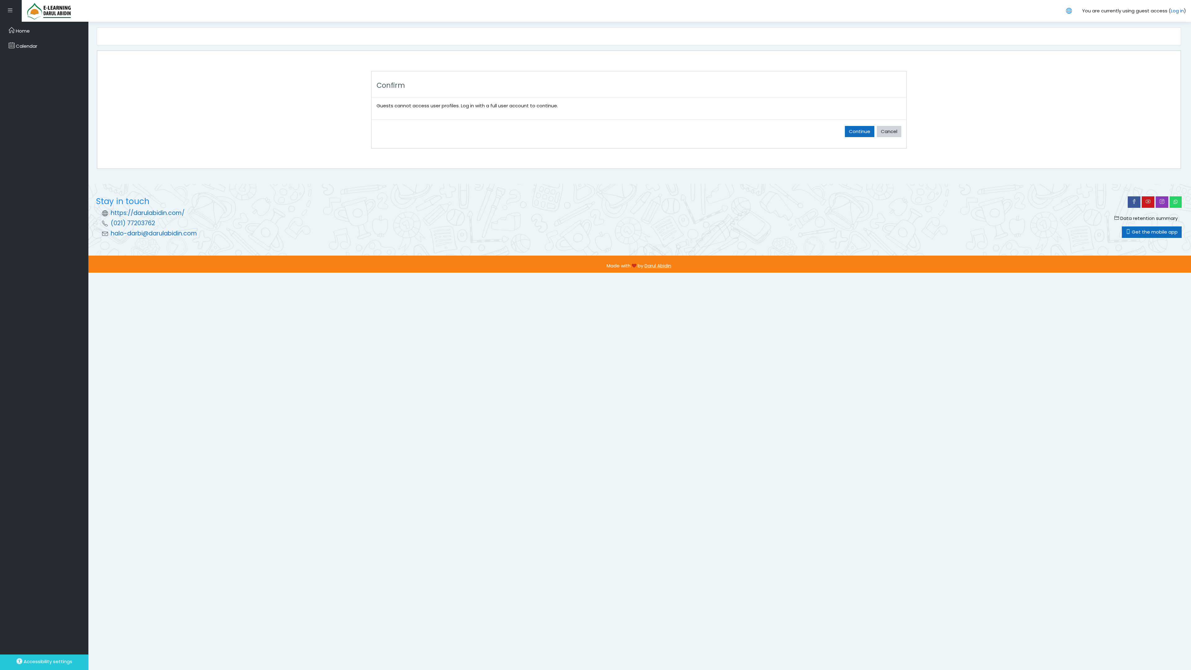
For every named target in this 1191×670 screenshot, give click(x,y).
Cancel (889, 131)
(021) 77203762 (133, 223)
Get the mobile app (1154, 232)
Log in (1177, 10)
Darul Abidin (658, 265)
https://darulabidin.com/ (148, 213)
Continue (859, 131)
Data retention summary (1148, 218)
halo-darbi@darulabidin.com (154, 233)
